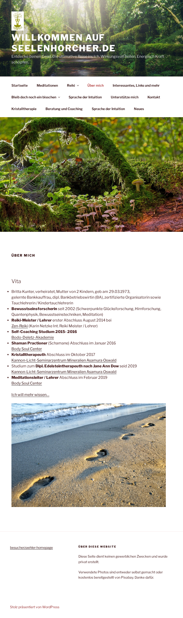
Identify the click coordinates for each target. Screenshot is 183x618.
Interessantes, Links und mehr (136, 85)
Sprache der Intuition (85, 97)
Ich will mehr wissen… (30, 394)
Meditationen (47, 85)
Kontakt (153, 97)
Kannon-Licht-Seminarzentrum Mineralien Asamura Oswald (64, 360)
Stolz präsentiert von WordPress (34, 607)
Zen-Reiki (19, 326)
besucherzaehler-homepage (31, 547)
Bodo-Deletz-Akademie (32, 337)
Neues (139, 109)
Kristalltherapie (23, 109)
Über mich (95, 85)
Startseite (19, 85)
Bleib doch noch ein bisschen (33, 97)
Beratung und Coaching (64, 109)
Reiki (71, 85)
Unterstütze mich (124, 97)
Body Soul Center (26, 349)
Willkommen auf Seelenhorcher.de (63, 42)
